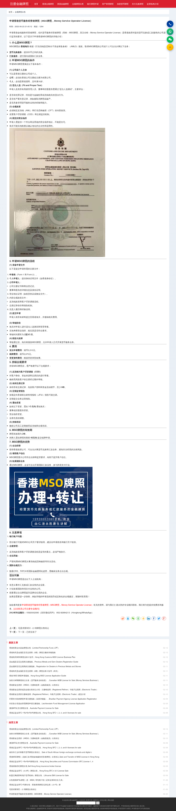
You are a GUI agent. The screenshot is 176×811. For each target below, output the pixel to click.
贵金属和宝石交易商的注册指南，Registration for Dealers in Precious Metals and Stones (45, 666)
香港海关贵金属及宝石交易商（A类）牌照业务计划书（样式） (34, 671)
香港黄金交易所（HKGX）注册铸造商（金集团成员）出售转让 (34, 685)
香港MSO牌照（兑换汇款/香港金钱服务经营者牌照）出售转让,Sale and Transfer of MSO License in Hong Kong (54, 756)
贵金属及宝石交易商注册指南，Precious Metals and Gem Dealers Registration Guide (43, 661)
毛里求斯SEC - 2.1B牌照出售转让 (33, 628)
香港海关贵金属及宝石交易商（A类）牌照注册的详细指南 (32, 652)
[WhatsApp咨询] (170, 31)
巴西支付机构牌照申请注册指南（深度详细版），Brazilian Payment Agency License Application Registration (53, 698)
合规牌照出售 (78, 3)
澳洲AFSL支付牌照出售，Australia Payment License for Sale (33, 708)
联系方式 (89, 800)
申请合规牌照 (31, 808)
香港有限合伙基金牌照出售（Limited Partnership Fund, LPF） (34, 647)
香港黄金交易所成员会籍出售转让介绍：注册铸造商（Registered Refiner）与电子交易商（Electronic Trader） (53, 689)
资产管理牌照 (108, 3)
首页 (36, 3)
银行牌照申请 (93, 3)
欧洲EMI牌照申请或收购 (108, 808)
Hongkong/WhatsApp (81, 612)
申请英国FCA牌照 (124, 808)
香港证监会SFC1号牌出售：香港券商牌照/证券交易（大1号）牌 (35, 784)
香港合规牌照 (48, 3)
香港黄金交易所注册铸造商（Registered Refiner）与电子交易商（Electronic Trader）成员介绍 (47, 694)
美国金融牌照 (63, 3)
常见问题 (103, 800)
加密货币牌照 (123, 3)
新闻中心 (96, 800)
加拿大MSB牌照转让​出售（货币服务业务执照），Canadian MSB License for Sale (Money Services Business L (54, 680)
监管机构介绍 (152, 3)
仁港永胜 (82, 800)
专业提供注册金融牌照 (70, 800)
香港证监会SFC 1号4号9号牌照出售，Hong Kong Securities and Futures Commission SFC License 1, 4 (51, 761)
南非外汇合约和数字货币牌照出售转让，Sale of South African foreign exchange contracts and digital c (50, 752)
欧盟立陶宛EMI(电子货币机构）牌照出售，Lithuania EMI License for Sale (39, 775)
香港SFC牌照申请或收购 (55, 808)
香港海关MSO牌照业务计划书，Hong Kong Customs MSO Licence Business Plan (42, 657)
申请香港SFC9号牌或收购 (141, 808)
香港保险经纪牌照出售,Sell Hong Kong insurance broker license (35, 766)
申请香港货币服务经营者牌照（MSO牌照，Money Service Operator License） (41, 794)
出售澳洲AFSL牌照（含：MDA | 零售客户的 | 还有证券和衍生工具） (36, 780)
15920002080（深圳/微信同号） (41, 612)
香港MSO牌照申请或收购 (74, 808)
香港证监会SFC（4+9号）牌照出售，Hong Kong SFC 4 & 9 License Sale (38, 770)
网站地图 (111, 800)
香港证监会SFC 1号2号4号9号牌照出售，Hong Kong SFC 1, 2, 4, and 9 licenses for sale (45, 712)
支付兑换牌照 (138, 3)
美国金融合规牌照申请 (91, 808)
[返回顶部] (170, 47)
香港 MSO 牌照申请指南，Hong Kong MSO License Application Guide (37, 675)
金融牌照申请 (41, 808)
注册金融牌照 (19, 3)
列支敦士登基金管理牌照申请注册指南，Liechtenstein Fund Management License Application (47, 703)
